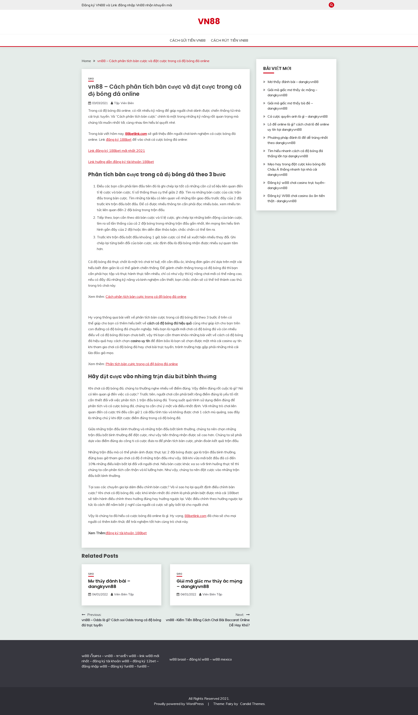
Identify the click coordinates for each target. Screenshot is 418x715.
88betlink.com (136, 133)
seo (91, 78)
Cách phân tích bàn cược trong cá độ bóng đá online (146, 296)
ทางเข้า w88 (126, 656)
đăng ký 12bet (144, 661)
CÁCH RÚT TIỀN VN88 (229, 40)
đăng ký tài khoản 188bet (126, 533)
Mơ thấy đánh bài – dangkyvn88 (109, 584)
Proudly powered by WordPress (179, 703)
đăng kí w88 (199, 659)
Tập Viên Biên (124, 103)
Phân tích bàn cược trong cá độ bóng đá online (142, 364)
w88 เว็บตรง (91, 656)
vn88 (108, 656)
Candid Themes (252, 703)
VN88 (209, 21)
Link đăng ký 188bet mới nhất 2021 (116, 150)
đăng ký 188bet (118, 139)
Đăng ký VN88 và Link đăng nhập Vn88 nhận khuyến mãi (127, 5)
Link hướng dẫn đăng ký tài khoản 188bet (121, 161)
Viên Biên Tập (124, 594)
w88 (173, 659)
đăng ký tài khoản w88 (111, 661)
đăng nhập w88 (94, 666)
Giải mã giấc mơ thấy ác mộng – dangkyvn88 (209, 584)
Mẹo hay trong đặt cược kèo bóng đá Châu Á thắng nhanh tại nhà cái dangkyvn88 (296, 169)
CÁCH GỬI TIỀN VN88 (188, 40)
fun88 (142, 666)
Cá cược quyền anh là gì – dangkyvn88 (298, 116)
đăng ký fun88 (122, 666)
